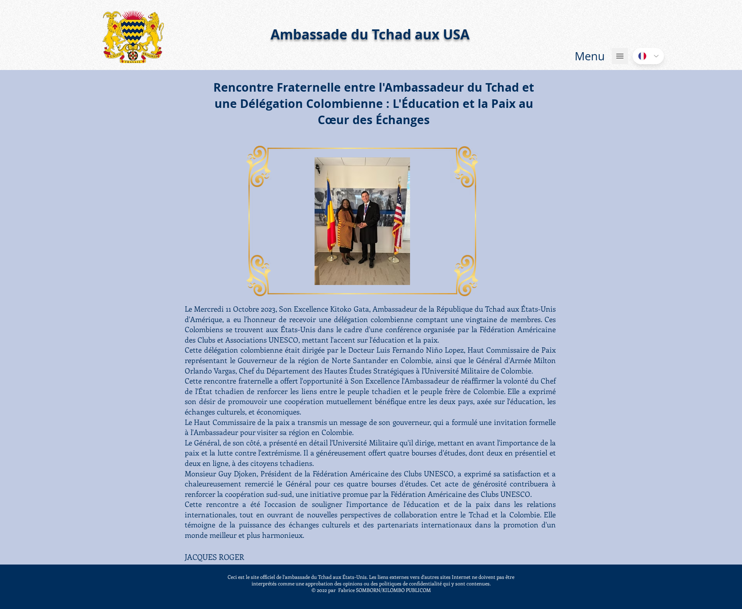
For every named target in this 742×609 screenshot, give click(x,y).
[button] (590, 56)
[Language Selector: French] (648, 56)
